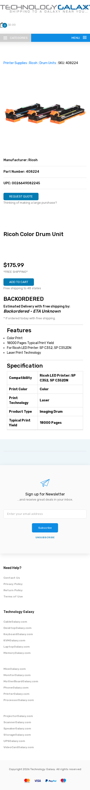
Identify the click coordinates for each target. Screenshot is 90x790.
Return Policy (13, 590)
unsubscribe (45, 537)
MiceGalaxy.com (14, 668)
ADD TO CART (18, 282)
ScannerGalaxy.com (17, 722)
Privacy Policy (13, 584)
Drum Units (47, 63)
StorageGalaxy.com (17, 734)
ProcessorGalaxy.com (18, 700)
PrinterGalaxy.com (16, 693)
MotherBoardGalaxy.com (20, 681)
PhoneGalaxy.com (15, 687)
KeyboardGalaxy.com (18, 634)
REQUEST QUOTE (21, 196)
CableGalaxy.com (15, 621)
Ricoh (33, 63)
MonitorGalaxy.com (16, 675)
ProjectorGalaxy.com (18, 716)
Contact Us (11, 577)
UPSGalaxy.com (14, 741)
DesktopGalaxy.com (17, 628)
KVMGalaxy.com (14, 640)
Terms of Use (13, 596)
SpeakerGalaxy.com (17, 728)
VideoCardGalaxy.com (18, 747)
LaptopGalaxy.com (16, 646)
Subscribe (45, 527)
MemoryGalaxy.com (16, 653)
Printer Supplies (15, 63)
